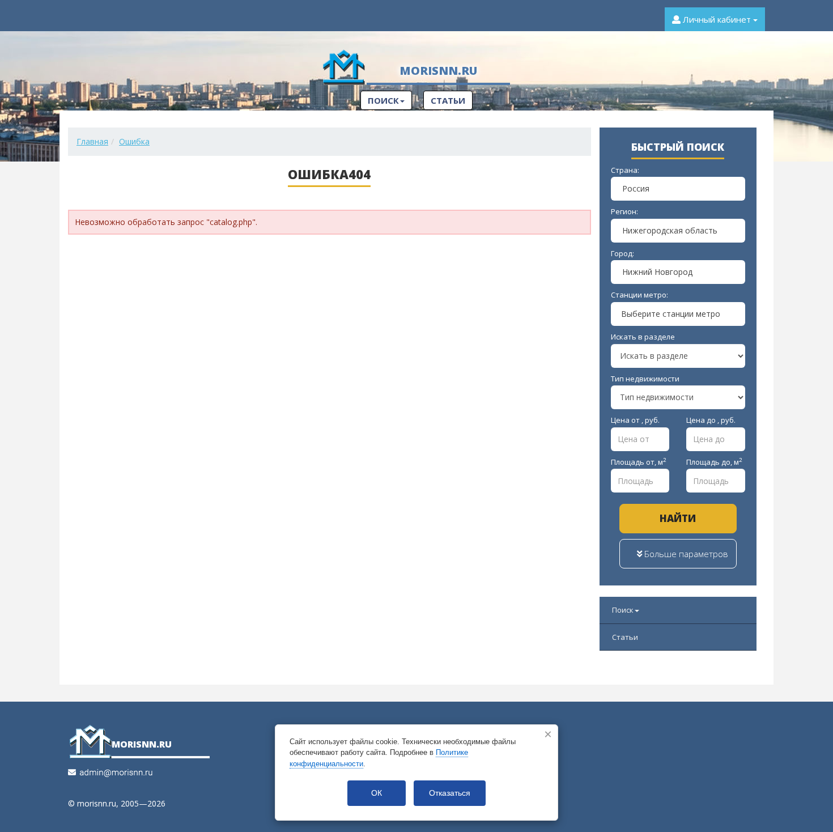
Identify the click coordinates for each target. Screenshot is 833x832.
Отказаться (449, 792)
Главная (92, 141)
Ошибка (134, 141)
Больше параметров (685, 553)
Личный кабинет (717, 19)
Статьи (448, 100)
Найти (678, 518)
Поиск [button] (383, 100)
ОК (376, 792)
